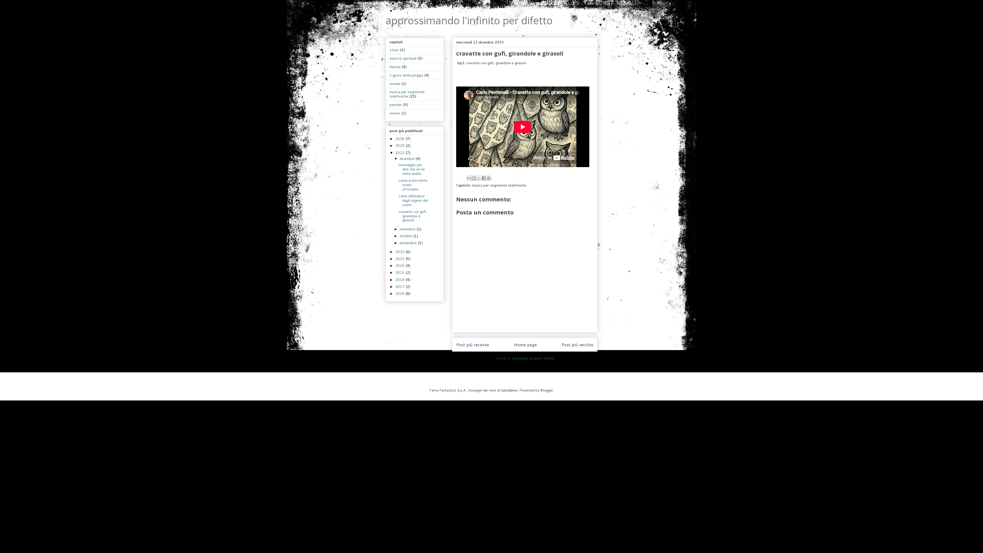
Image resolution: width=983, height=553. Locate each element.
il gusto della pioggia (406, 75)
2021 (400, 258)
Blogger (546, 390)
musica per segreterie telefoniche (499, 185)
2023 (400, 152)
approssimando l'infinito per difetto (469, 20)
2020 (400, 265)
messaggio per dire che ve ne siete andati (412, 169)
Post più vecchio (577, 345)
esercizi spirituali (403, 58)
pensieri (396, 104)
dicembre (407, 158)
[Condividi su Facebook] (483, 178)
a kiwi (394, 49)
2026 (400, 138)
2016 (400, 293)
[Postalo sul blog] (474, 178)
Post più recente (472, 345)
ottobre (406, 235)
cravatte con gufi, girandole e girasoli (496, 63)
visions (395, 113)
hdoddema (509, 390)
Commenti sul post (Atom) (533, 358)
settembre (409, 242)
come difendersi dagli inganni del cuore (413, 200)
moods (395, 83)
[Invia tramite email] (469, 178)
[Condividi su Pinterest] (488, 178)
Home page (525, 345)
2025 (400, 145)
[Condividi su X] (479, 178)
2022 (400, 251)
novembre (408, 229)
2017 (400, 286)
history (395, 66)
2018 (400, 279)
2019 (400, 272)
